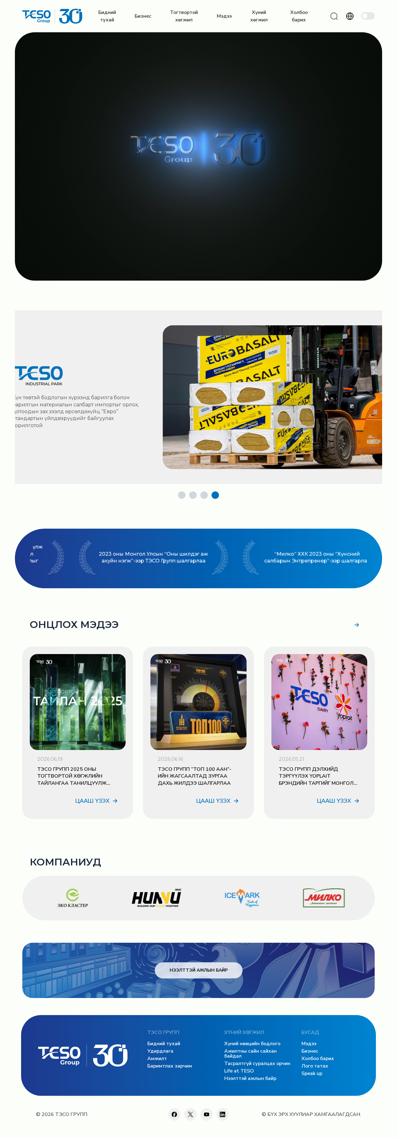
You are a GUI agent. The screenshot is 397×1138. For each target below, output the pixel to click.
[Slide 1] (181, 495)
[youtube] (206, 1114)
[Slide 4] (215, 495)
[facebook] (174, 1114)
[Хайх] (334, 16)
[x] (190, 1114)
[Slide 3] (204, 495)
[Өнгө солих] (368, 16)
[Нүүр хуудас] (52, 16)
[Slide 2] (193, 495)
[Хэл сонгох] (349, 16)
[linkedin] (222, 1114)
